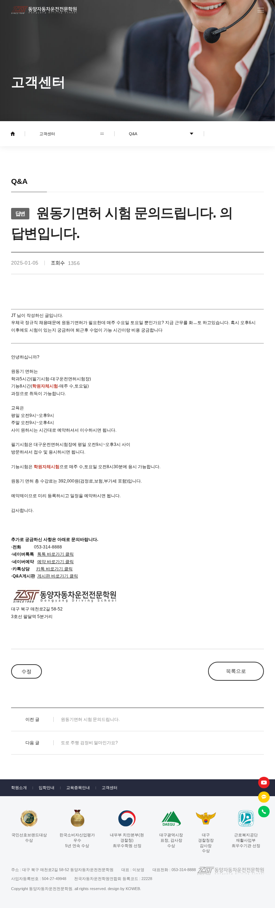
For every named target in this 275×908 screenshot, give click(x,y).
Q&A (133, 134)
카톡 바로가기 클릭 (54, 568)
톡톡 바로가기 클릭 (55, 554)
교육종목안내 (78, 787)
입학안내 (46, 787)
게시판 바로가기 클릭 (57, 576)
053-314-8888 (48, 547)
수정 (26, 671)
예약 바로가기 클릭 (55, 561)
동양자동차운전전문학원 (44, 10)
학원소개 (19, 787)
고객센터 (109, 787)
